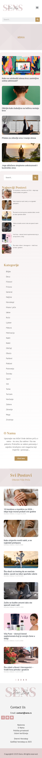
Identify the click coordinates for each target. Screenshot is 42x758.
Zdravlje (9, 409)
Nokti (8, 343)
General (9, 292)
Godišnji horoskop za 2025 (21, 742)
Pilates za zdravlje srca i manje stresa (19, 138)
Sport (8, 379)
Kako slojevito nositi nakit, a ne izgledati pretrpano (18, 541)
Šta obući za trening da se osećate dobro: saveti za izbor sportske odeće (20, 572)
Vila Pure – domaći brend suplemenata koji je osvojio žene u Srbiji (19, 636)
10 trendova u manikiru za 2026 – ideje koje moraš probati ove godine (20, 510)
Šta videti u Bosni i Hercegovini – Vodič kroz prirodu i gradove (18, 668)
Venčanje (9, 399)
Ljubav (8, 322)
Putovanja (10, 368)
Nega (8, 414)
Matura (9, 328)
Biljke (8, 271)
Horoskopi (10, 302)
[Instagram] (3, 717)
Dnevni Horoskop (21, 738)
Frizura (9, 287)
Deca (8, 276)
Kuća (8, 317)
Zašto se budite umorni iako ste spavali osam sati (18, 604)
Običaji (9, 348)
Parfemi (9, 358)
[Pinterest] (7, 717)
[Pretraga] (37, 19)
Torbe (8, 389)
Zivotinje (9, 419)
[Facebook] (12, 717)
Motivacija (10, 333)
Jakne (8, 312)
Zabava (9, 404)
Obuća (8, 353)
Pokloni (9, 363)
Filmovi (9, 282)
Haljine (9, 297)
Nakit (8, 338)
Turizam (9, 394)
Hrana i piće (11, 307)
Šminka (9, 374)
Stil (7, 384)
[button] (37, 7)
